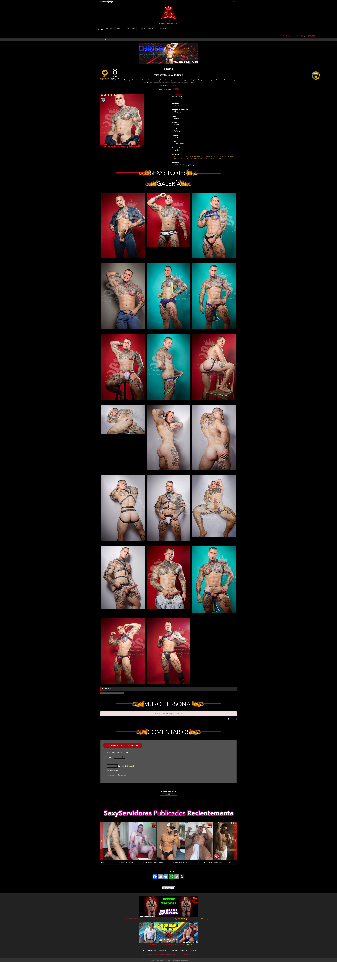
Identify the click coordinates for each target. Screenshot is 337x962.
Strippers (218, 158)
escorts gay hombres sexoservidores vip (113, 693)
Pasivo (181, 156)
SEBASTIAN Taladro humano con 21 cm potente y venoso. (164, 945)
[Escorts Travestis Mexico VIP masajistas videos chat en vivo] (168, 802)
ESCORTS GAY (173, 95)
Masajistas (141, 29)
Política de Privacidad (163, 960)
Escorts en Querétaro (181, 99)
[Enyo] (227, 841)
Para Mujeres (130, 29)
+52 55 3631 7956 (171, 85)
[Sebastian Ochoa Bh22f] (168, 943)
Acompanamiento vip (196, 156)
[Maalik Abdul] (199, 841)
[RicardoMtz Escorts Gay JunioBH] (168, 917)
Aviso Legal (150, 960)
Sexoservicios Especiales (225, 156)
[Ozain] (142, 841)
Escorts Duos (209, 158)
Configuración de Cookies (180, 960)
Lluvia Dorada (188, 158)
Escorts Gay (120, 29)
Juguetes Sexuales (210, 156)
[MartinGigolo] (171, 841)
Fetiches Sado (178, 158)
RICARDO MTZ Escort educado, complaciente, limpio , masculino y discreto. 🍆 (151, 919)
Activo (176, 156)
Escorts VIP (109, 29)
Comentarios (151, 29)
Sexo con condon (199, 158)
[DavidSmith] (114, 841)
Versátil (186, 156)
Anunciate (162, 29)
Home (103, 39)
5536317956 (178, 105)
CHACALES (181, 95)
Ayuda (234, 1)
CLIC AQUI (176, 89)
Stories (100, 29)
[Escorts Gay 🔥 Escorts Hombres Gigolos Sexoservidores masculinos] (168, 13)
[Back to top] (331, 956)
